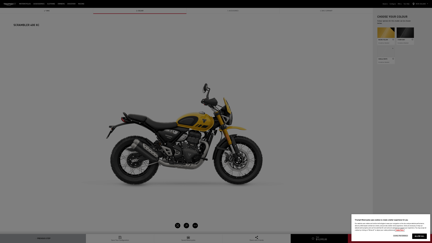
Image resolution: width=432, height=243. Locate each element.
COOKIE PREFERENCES (400, 235)
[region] (390, 227)
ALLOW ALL (419, 236)
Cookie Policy (400, 230)
